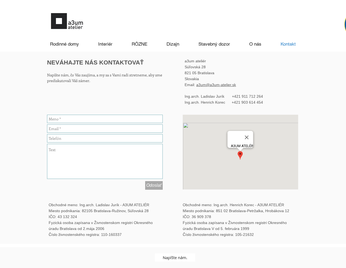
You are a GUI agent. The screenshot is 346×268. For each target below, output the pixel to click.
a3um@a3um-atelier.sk (216, 85)
